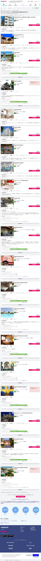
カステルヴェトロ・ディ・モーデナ (21, 258)
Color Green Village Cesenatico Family (21, 468)
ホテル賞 (21, 531)
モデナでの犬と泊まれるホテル (18, 502)
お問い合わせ (32, 528)
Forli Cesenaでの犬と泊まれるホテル (30, 502)
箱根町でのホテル (24, 520)
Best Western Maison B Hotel (20, 282)
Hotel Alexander (17, 109)
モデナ (29, 8)
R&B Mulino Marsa (18, 227)
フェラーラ (22, 441)
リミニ (15, 8)
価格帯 (4, 8)
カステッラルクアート (29, 229)
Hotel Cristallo (17, 127)
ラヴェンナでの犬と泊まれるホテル (6, 502)
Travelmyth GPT (33, 529)
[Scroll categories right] (40, 5)
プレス (21, 528)
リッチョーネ (18, 19)
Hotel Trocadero (17, 81)
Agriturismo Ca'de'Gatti (19, 308)
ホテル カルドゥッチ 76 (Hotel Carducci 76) (23, 413)
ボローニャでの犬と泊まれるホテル (33, 501)
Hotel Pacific (17, 52)
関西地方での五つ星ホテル (5, 522)
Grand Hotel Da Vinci (19, 34)
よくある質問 (32, 527)
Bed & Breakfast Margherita (20, 386)
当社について (22, 527)
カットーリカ (18, 54)
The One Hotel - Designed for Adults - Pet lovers (25, 17)
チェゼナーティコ (19, 36)
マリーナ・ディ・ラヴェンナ (20, 364)
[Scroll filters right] (32, 8)
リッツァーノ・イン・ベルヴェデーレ (24, 337)
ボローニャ (19, 8)
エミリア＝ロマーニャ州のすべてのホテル (18, 499)
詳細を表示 (20, 77)
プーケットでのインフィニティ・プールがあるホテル (9, 520)
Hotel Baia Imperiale (18, 162)
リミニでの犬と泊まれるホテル (21, 501)
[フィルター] (1, 8)
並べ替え (9, 8)
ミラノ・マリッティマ (19, 111)
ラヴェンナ (24, 8)
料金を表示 (34, 25)
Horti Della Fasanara (18, 439)
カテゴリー (22, 529)
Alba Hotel (16, 362)
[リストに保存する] (13, 17)
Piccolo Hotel (17, 198)
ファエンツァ (21, 311)
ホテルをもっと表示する (20, 496)
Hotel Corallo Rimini (18, 145)
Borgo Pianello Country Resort (21, 335)
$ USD (29, 1)
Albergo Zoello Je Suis (19, 256)
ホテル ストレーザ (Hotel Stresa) (21, 180)
